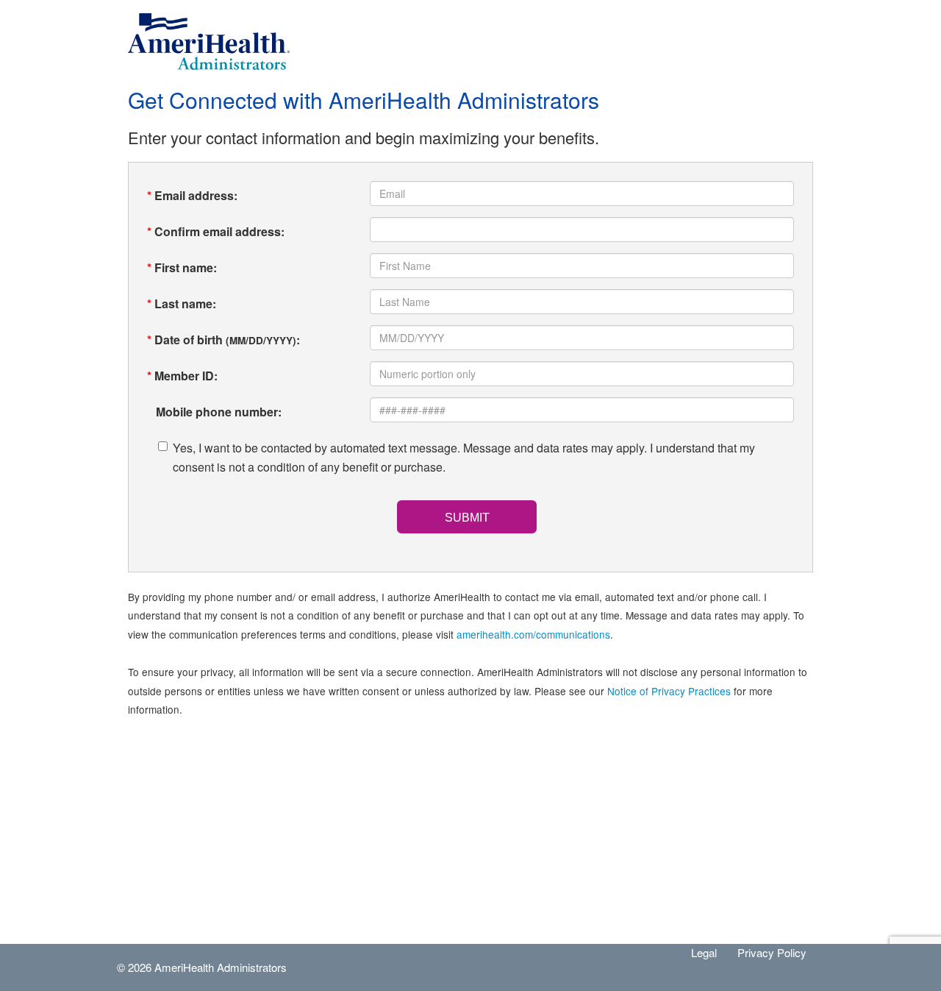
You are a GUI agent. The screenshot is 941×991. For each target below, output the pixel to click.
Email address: (192, 195)
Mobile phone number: (214, 411)
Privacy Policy (771, 952)
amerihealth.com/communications (533, 634)
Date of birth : (223, 339)
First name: (182, 267)
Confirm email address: (216, 231)
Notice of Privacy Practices (669, 690)
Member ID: (182, 375)
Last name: (181, 303)
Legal (704, 952)
